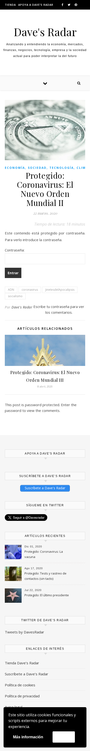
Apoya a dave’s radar (35, 4)
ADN (11, 290)
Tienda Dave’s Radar (22, 662)
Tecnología (61, 168)
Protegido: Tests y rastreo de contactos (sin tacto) (45, 576)
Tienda (10, 4)
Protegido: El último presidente (46, 595)
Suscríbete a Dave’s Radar (26, 673)
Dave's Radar (45, 31)
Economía (15, 168)
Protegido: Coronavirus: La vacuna (43, 554)
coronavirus (30, 290)
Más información (28, 737)
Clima (82, 168)
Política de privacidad (22, 696)
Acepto (63, 737)
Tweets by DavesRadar (24, 632)
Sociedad (37, 168)
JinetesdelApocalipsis (59, 290)
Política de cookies (20, 685)
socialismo (15, 296)
